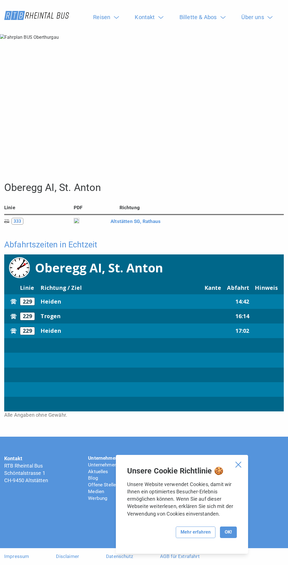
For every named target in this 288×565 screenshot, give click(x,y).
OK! (228, 532)
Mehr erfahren (196, 532)
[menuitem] (104, 17)
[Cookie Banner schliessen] (238, 464)
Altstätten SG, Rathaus (136, 221)
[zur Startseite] (36, 15)
